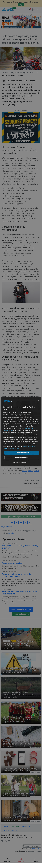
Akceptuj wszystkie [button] (22, 453)
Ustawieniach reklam (17, 444)
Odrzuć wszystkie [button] (21, 458)
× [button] (38, 401)
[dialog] (21, 431)
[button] (21, 462)
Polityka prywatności (14, 448)
